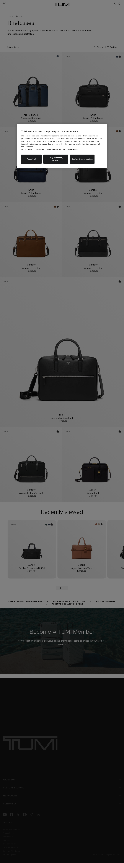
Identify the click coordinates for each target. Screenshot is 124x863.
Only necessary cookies (56, 159)
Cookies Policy (72, 149)
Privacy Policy (52, 149)
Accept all (31, 159)
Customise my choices (82, 159)
